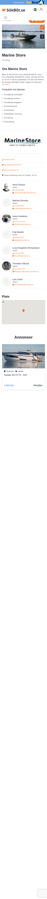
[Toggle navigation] (5, 17)
